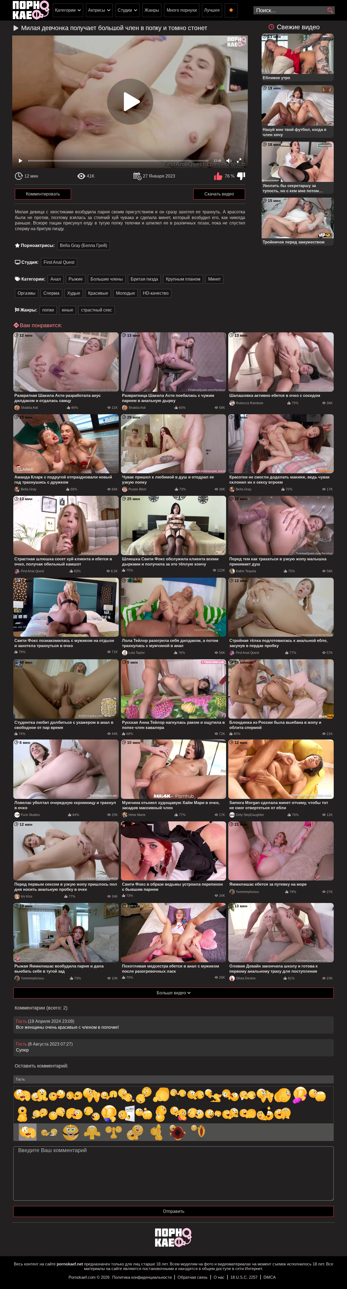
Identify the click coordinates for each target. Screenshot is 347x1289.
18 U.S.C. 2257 (244, 1277)
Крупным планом (183, 279)
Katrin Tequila (246, 571)
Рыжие (76, 279)
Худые (73, 293)
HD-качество (156, 293)
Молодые (125, 293)
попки (48, 310)
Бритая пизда (144, 279)
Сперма (51, 293)
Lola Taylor (136, 653)
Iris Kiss (26, 896)
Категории (65, 10)
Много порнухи (182, 10)
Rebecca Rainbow (249, 403)
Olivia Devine (246, 978)
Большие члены (107, 279)
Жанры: (28, 310)
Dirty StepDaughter (250, 815)
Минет (214, 279)
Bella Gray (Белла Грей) (83, 245)
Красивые (98, 293)
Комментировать (43, 194)
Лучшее (212, 10)
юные (67, 310)
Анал (55, 279)
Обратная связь (193, 1277)
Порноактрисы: (38, 245)
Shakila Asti (29, 408)
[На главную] (173, 1245)
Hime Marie (137, 815)
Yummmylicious (247, 892)
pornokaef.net (70, 1264)
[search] (330, 11)
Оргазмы (27, 293)
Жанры (151, 10)
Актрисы (96, 10)
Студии (125, 10)
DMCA (270, 1277)
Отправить (173, 1211)
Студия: (29, 262)
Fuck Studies (30, 815)
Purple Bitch (137, 489)
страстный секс (96, 310)
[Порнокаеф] (31, 10)
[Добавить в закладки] (231, 10)
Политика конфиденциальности (142, 1277)
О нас (219, 1277)
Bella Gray (28, 489)
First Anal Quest (59, 262)
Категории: (33, 279)
